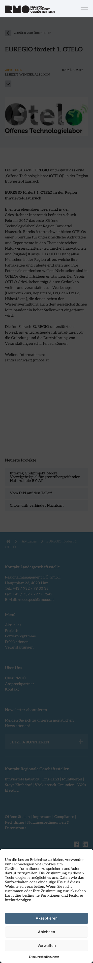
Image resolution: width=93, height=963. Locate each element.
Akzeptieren (47, 918)
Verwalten (46, 945)
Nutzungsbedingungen (44, 957)
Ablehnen (46, 931)
